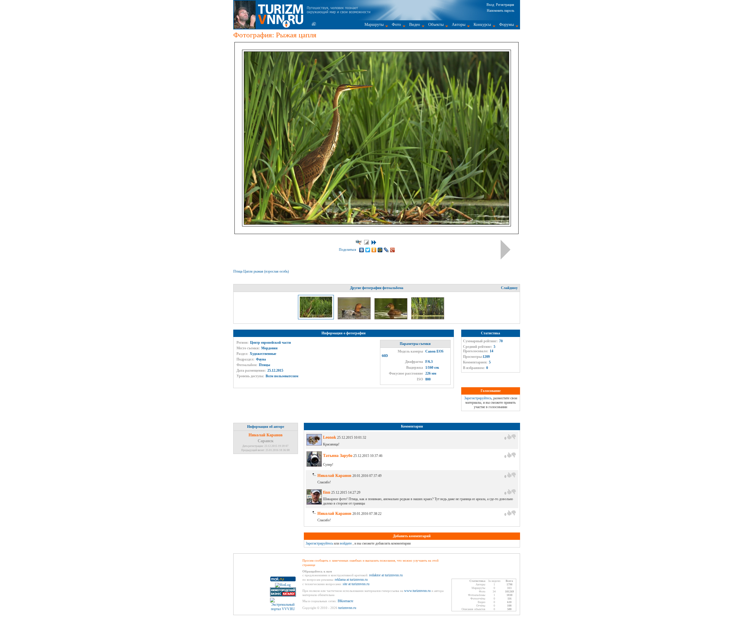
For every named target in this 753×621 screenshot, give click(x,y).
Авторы (458, 24)
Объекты (436, 24)
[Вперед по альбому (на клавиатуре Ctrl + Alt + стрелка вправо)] (505, 249)
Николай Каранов (266, 435)
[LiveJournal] (386, 250)
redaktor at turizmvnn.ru (386, 575)
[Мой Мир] (380, 250)
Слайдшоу (509, 288)
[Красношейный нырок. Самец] (354, 318)
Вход (490, 5)
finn (326, 492)
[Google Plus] (392, 250)
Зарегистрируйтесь (478, 398)
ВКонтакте (345, 601)
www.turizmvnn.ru (417, 591)
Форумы (506, 24)
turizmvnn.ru (347, 608)
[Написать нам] (314, 24)
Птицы (264, 365)
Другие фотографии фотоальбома (376, 288)
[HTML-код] (358, 242)
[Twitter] (368, 250)
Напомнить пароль (500, 11)
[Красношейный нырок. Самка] (391, 318)
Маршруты (374, 24)
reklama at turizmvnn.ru (351, 579)
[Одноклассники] (374, 250)
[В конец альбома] (373, 242)
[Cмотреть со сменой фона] (366, 242)
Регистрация (505, 5)
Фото (396, 24)
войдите (346, 543)
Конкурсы (482, 24)
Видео (414, 24)
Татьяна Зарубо (337, 455)
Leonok (329, 437)
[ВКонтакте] (362, 250)
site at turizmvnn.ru (356, 584)
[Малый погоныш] (427, 318)
